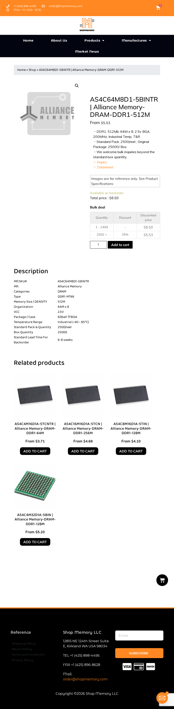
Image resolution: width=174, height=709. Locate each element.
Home (28, 40)
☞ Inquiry (100, 162)
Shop (32, 70)
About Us (59, 40)
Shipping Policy (24, 643)
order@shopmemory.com (85, 679)
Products (92, 40)
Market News (87, 51)
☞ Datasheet (103, 167)
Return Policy (22, 649)
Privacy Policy (22, 660)
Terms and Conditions (28, 654)
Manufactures (134, 40)
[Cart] (162, 580)
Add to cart (120, 245)
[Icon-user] (165, 7)
